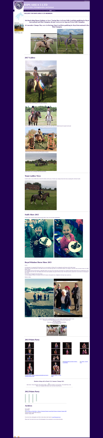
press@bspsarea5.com (56, 417)
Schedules (32, 10)
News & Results (42, 10)
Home (25, 10)
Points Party (37, 10)
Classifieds (47, 10)
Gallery (50, 10)
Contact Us (28, 10)
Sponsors (53, 10)
